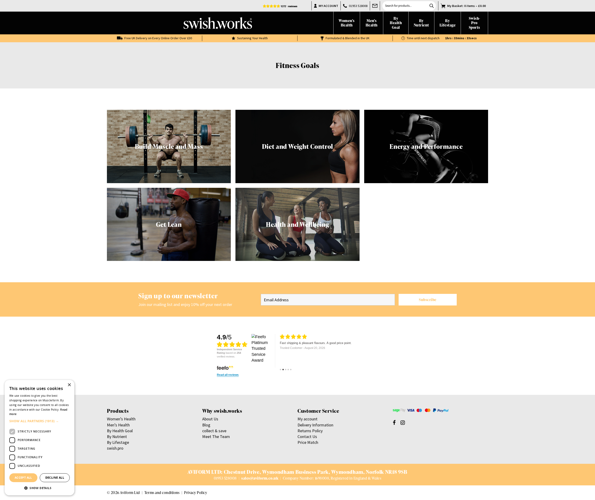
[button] (39, 421)
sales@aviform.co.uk (259, 478)
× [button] (69, 385)
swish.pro (115, 448)
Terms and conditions (162, 492)
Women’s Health (346, 23)
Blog (206, 425)
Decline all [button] (54, 478)
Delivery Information (315, 425)
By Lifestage (448, 23)
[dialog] (39, 437)
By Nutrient (421, 23)
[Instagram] (402, 422)
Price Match (308, 442)
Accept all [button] (23, 478)
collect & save (214, 430)
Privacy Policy (195, 492)
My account (307, 419)
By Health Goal (396, 23)
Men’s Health (372, 23)
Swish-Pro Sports (474, 23)
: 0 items (466, 6)
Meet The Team (216, 436)
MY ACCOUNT (328, 6)
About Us (210, 419)
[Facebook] (394, 422)
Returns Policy (310, 430)
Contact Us (307, 436)
